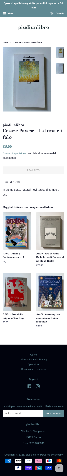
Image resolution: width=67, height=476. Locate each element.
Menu (10, 13)
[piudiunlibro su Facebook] (29, 387)
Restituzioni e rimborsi (33, 369)
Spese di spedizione (14, 153)
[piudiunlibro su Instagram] (38, 387)
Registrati (53, 413)
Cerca (33, 354)
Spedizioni (33, 364)
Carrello (59, 13)
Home (5, 42)
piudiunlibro (33, 27)
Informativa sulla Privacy (33, 359)
